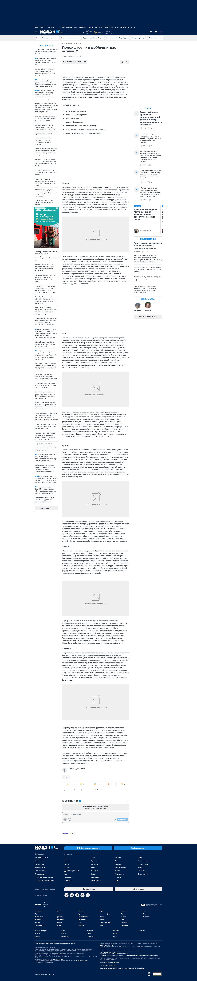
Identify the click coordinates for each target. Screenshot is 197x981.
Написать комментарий (76, 62)
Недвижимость (41, 27)
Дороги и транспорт (71, 871)
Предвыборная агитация (44, 877)
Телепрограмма (80, 27)
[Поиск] (151, 32)
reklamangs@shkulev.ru (106, 945)
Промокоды (124, 27)
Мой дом (94, 871)
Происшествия (120, 867)
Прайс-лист (39, 861)
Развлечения (119, 874)
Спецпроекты (143, 874)
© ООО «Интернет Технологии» (44, 974)
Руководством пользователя (108, 952)
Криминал (95, 861)
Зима (93, 858)
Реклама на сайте (41, 858)
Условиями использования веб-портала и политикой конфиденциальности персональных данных (129, 955)
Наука (93, 874)
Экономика (142, 871)
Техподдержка (40, 874)
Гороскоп (98, 27)
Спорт (140, 858)
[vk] (72, 895)
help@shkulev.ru (48, 962)
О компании (39, 864)
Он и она (118, 858)
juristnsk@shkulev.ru (81, 960)
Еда (65, 874)
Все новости (46, 45)
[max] (82, 895)
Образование (96, 881)
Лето (93, 867)
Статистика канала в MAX (44, 881)
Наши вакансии (40, 871)
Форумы (69, 27)
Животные (68, 877)
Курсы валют (108, 27)
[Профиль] (160, 32)
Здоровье (68, 881)
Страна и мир (143, 864)
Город (66, 867)
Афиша (90, 27)
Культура (94, 864)
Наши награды (40, 867)
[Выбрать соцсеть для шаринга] (127, 62)
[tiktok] (88, 895)
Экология (141, 867)
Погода (62, 27)
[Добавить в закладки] (122, 62)
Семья (117, 881)
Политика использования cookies (109, 962)
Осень (117, 861)
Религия (118, 877)
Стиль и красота (144, 861)
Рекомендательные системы (108, 965)
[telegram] (66, 895)
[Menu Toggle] (36, 32)
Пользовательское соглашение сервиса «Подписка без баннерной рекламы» (122, 968)
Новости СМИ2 (68, 834)
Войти (69, 820)
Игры (133, 27)
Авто (66, 858)
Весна (66, 864)
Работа (117, 871)
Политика (118, 864)
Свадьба (66, 777)
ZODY (117, 27)
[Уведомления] (155, 32)
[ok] (77, 895)
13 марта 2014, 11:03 (68, 56)
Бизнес (67, 861)
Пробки (99, 32)
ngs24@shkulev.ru (58, 959)
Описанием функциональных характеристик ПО (114, 954)
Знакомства (52, 27)
